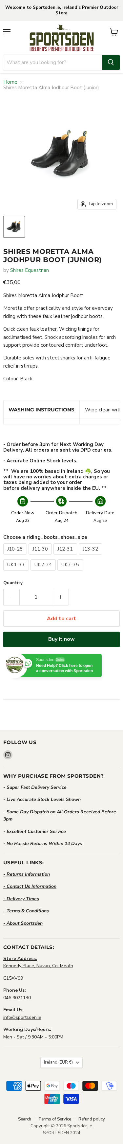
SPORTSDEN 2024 (61, 1133)
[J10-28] (16, 556)
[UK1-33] (17, 572)
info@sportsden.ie (22, 1017)
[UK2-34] (44, 572)
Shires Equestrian (29, 270)
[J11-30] (41, 556)
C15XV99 (13, 978)
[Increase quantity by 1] (61, 597)
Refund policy (91, 1119)
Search (24, 1119)
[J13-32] (91, 556)
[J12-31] (66, 556)
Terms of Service (54, 1119)
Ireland (58, 1062)
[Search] (111, 62)
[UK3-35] (71, 572)
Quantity (13, 583)
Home (10, 82)
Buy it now (61, 639)
